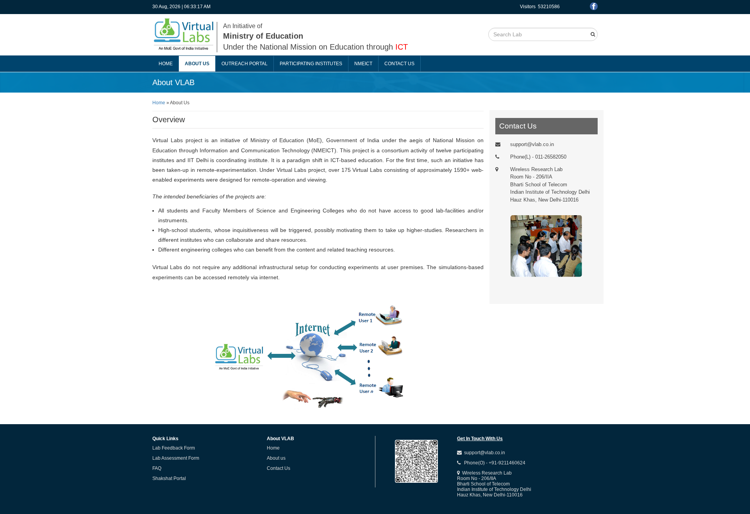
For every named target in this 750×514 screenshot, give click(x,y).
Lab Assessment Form (175, 458)
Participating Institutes (311, 63)
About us (197, 63)
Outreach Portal (244, 63)
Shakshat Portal (169, 478)
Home (166, 63)
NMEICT (363, 63)
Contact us (399, 63)
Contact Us (278, 468)
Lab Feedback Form (173, 448)
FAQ (156, 468)
